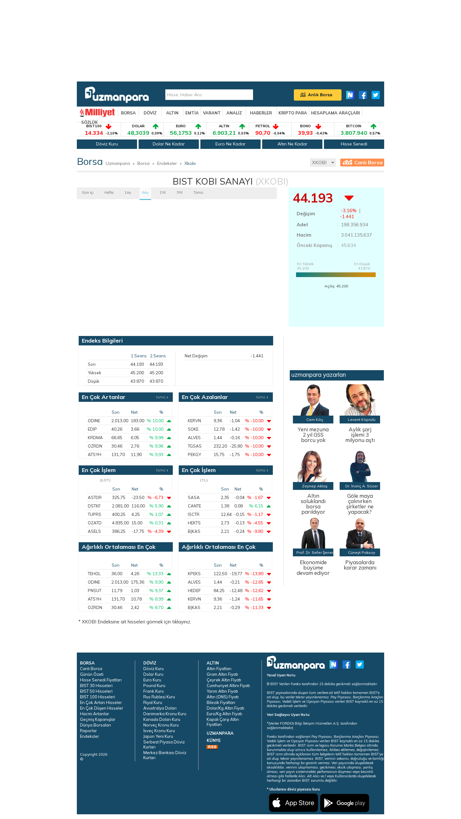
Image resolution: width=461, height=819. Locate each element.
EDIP (92, 429)
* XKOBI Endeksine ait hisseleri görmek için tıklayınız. (134, 622)
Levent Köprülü (361, 419)
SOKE (193, 429)
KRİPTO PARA (292, 112)
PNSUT (94, 590)
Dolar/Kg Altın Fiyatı (225, 708)
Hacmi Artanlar (94, 713)
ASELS (94, 531)
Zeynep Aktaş (314, 486)
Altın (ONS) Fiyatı (223, 696)
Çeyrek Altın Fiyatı (224, 679)
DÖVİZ (150, 112)
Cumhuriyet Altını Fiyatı (228, 685)
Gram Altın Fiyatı (222, 674)
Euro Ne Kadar (230, 144)
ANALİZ (234, 112)
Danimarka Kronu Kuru (164, 713)
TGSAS (195, 446)
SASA (194, 497)
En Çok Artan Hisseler (101, 702)
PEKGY (194, 454)
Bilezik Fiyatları (221, 702)
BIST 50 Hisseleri (96, 691)
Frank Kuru (153, 691)
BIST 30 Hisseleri (96, 685)
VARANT (212, 112)
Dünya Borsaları (95, 724)
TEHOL (94, 573)
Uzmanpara (118, 163)
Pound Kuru (154, 685)
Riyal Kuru (152, 702)
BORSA (128, 112)
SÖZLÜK (89, 122)
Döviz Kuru (107, 144)
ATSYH (94, 454)
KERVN (194, 420)
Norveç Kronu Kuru (161, 724)
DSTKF (94, 505)
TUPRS (94, 514)
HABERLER (261, 112)
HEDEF (194, 590)
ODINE (94, 420)
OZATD (95, 522)
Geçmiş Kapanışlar (97, 719)
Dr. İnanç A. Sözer (361, 486)
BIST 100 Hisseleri (97, 696)
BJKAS (194, 531)
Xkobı (190, 163)
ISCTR (193, 514)
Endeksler (167, 163)
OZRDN (95, 446)
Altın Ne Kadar (292, 144)
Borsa (143, 163)
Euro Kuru (152, 679)
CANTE (194, 505)
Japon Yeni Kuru (158, 736)
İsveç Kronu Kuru (159, 730)
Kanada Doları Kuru (161, 719)
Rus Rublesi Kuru (159, 696)
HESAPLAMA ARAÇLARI (335, 112)
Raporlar (88, 730)
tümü (160, 397)
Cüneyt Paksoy (361, 552)
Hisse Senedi (354, 144)
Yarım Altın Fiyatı (222, 691)
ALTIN (172, 112)
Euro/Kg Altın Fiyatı (224, 713)
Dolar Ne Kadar (169, 144)
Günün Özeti (91, 674)
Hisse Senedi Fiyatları (101, 679)
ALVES (194, 437)
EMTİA (192, 112)
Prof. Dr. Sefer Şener (314, 552)
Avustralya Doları (160, 708)
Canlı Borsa (368, 162)
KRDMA (95, 437)
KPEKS (194, 573)
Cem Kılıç (314, 419)
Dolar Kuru (153, 674)
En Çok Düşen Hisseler (101, 708)
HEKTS (194, 522)
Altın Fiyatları (219, 668)
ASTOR (95, 497)
